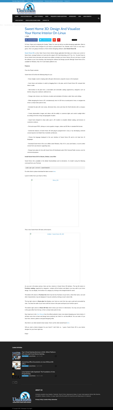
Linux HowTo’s (87, 16)
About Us (29, 1)
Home (16, 16)
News (46, 16)
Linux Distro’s (19, 20)
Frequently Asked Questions (59, 16)
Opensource (72, 16)
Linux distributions (26, 16)
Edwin (27, 36)
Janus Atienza (32, 356)
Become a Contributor (38, 1)
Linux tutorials (38, 16)
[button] (99, 19)
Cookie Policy (48, 399)
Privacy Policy (39, 399)
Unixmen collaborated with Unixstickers (54, 1)
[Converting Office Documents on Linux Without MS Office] (16, 365)
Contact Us (67, 1)
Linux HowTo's (25, 356)
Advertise (54, 399)
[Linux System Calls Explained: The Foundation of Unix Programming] (16, 375)
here (54, 171)
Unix (79, 16)
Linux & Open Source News (32, 20)
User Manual (40, 314)
